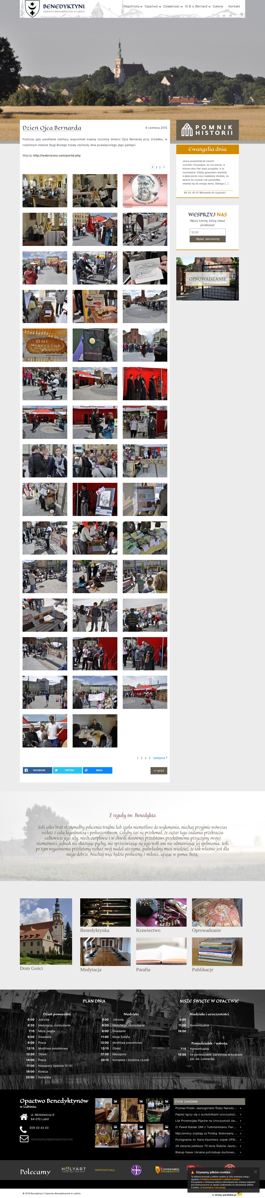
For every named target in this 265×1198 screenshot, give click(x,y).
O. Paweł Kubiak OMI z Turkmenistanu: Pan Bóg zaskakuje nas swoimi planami (206, 1127)
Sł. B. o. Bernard (196, 6)
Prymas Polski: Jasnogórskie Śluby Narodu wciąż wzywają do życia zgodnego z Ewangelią (206, 1108)
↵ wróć (159, 770)
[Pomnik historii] (207, 130)
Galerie (218, 6)
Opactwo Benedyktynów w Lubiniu (64, 8)
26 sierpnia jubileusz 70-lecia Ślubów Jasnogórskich (206, 1146)
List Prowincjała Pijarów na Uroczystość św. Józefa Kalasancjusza (206, 1120)
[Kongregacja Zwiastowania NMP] (167, 1170)
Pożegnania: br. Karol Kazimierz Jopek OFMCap (206, 1139)
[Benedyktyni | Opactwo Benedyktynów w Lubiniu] (32, 9)
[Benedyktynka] (105, 1170)
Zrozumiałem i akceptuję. (213, 1187)
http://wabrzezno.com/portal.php (57, 155)
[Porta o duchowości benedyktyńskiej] (136, 1170)
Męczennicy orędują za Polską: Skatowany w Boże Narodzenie (206, 1133)
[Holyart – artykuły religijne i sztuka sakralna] (74, 1170)
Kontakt (234, 6)
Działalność (171, 6)
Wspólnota (131, 6)
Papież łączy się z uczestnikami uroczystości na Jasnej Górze (206, 1114)
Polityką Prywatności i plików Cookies (220, 1179)
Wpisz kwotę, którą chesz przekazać (207, 223)
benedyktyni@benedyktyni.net (52, 1139)
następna (159, 758)
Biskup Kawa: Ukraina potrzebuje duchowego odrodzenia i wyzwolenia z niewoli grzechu (206, 1152)
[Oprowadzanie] (207, 279)
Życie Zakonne (186, 1101)
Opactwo (151, 6)
